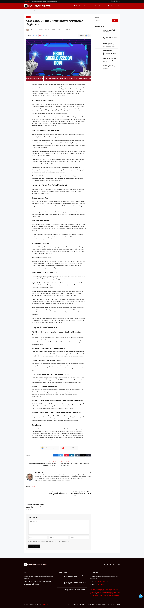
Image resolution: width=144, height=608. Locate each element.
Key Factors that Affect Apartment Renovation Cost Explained (109, 67)
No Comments (61, 29)
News (80, 6)
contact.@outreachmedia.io (101, 581)
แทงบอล (94, 594)
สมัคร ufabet (110, 595)
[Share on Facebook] (33, 35)
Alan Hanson (33, 29)
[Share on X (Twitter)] (36, 35)
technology (102, 6)
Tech (75, 6)
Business (86, 6)
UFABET (92, 595)
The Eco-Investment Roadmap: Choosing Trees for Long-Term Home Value (35, 506)
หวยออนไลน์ (99, 590)
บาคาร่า (106, 589)
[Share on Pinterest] (39, 35)
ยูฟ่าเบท (96, 595)
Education (94, 6)
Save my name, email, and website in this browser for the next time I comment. (50, 541)
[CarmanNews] (37, 5)
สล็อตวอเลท (92, 589)
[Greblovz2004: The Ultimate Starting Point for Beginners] (58, 60)
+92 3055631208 (98, 583)
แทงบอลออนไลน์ (100, 589)
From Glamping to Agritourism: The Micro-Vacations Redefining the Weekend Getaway (58, 493)
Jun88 (98, 594)
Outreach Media (100, 584)
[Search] (119, 1)
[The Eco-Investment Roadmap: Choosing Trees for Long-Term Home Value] (36, 496)
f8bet (100, 595)
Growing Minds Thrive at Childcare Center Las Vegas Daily (110, 37)
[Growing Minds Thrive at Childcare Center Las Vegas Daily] (98, 37)
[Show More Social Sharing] (46, 35)
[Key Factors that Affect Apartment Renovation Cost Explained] (98, 67)
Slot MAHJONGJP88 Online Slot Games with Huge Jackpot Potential (81, 492)
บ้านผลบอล (116, 595)
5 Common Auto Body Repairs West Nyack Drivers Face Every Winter (110, 30)
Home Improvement (113, 6)
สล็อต (110, 590)
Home (70, 6)
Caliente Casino (104, 594)
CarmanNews (45, 604)
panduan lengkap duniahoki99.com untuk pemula (44, 1)
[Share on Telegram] (43, 35)
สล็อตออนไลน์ (110, 592)
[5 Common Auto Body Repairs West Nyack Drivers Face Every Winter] (98, 30)
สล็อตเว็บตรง (112, 589)
